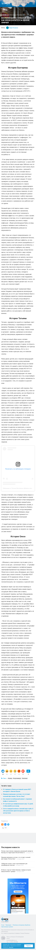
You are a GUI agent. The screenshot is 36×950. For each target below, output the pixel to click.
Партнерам (8, 925)
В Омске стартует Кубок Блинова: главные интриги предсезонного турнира (16, 870)
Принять (28, 946)
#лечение (24, 778)
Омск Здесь (5, 3)
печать (31, 15)
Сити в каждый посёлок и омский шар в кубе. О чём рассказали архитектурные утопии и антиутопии (18, 811)
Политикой (11, 947)
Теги (4, 778)
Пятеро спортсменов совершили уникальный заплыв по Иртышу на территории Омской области (17, 851)
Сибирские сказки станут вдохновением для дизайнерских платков (14, 864)
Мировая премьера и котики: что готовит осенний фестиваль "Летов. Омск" (15, 858)
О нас (2, 925)
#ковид (10, 778)
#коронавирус (17, 778)
